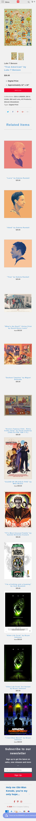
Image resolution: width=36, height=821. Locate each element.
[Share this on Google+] (23, 111)
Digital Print (13, 105)
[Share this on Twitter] (8, 111)
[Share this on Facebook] (13, 111)
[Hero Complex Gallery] (18, 2)
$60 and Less (15, 99)
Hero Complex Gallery (20, 807)
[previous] (6, 27)
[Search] (29, 2)
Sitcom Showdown (11, 102)
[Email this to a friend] (28, 111)
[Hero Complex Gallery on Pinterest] (18, 802)
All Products (26, 99)
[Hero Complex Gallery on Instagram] (21, 802)
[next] (30, 27)
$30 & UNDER (19, 97)
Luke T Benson (10, 63)
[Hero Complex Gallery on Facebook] (14, 802)
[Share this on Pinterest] (18, 111)
